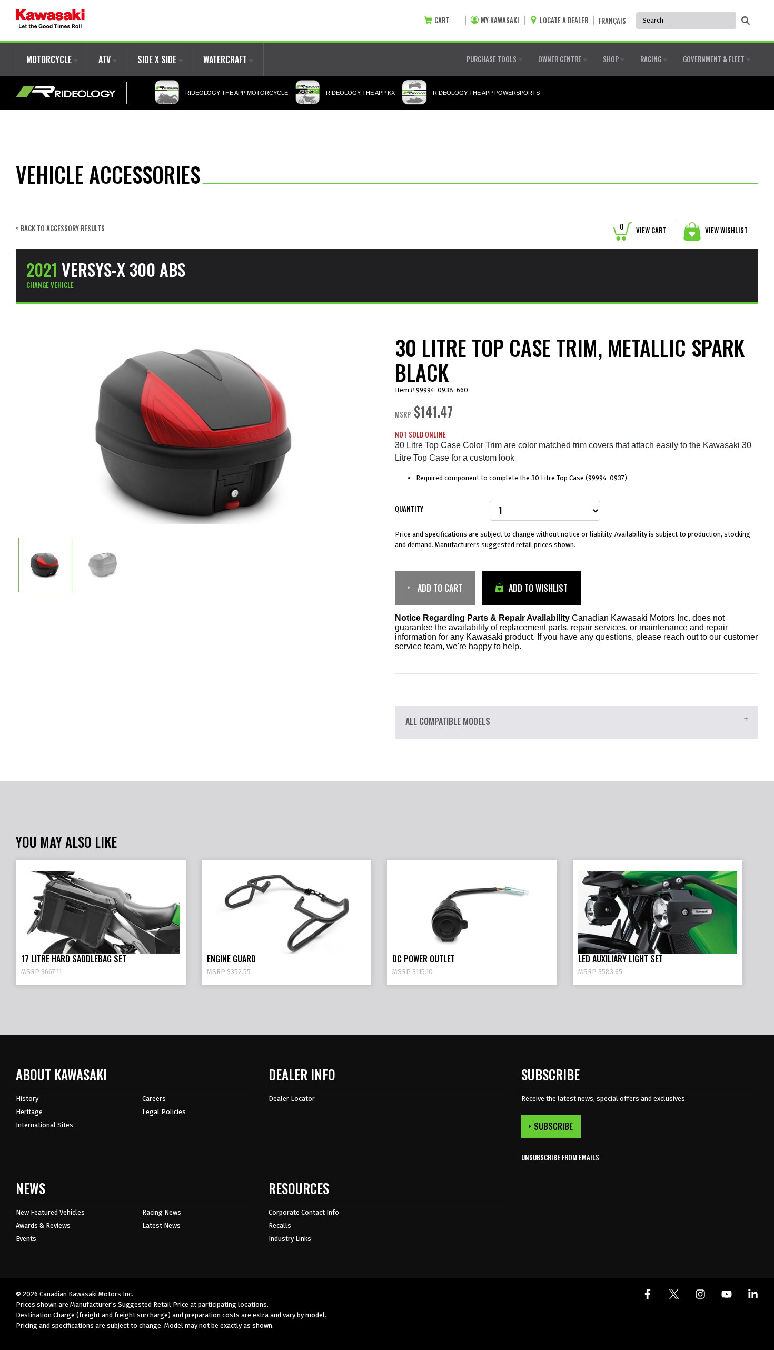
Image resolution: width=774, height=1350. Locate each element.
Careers (154, 1099)
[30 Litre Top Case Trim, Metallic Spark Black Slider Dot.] (45, 564)
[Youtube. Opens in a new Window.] (726, 1294)
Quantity (409, 508)
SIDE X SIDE (157, 59)
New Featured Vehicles (50, 1212)
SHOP (611, 59)
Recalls (280, 1225)
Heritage (29, 1112)
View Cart (643, 230)
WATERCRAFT (226, 59)
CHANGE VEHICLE (50, 285)
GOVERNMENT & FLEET (714, 59)
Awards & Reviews (43, 1225)
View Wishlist (725, 230)
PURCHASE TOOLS (492, 59)
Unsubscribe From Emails (560, 1157)
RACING (651, 59)
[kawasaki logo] (50, 20)
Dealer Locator (292, 1099)
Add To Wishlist (537, 588)
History (27, 1099)
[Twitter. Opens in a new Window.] (674, 1294)
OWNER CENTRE (560, 59)
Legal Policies (164, 1112)
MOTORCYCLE (50, 59)
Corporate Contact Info (304, 1212)
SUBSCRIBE (553, 1126)
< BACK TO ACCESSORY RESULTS (60, 228)
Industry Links (290, 1239)
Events (26, 1239)
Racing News (161, 1212)
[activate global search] (745, 21)
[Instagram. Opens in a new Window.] (700, 1294)
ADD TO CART (438, 588)
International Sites (44, 1125)
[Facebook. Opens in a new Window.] (647, 1294)
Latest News (161, 1225)
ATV (105, 59)
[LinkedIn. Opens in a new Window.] (753, 1294)
